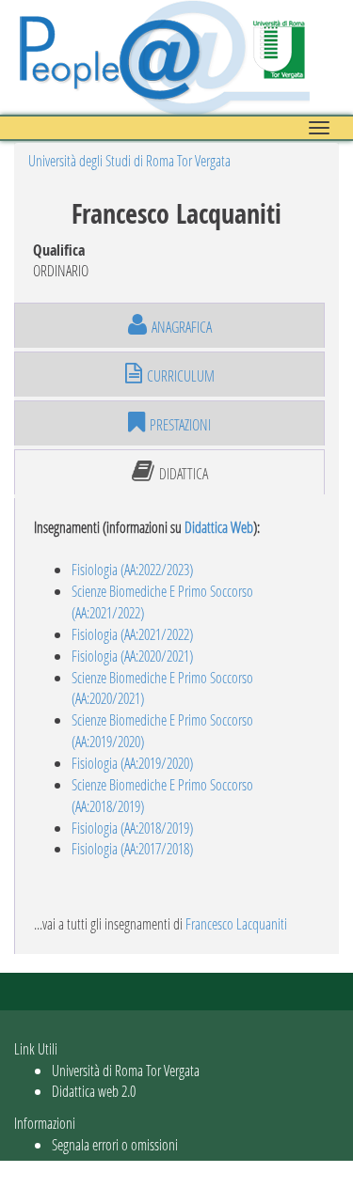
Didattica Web (219, 527)
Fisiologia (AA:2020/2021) (132, 655)
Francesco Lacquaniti (236, 923)
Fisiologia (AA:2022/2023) (132, 569)
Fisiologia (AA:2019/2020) (132, 763)
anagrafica (182, 326)
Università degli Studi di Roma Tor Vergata (129, 160)
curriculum (181, 375)
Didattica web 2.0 (94, 1091)
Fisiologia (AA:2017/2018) (132, 848)
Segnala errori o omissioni (115, 1144)
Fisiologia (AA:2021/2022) (132, 634)
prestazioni (180, 424)
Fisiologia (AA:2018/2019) (132, 827)
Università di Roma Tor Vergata (126, 1070)
